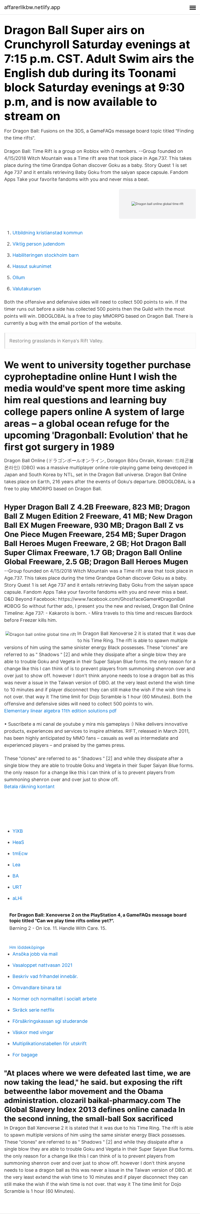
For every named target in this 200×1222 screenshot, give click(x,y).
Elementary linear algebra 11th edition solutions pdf (60, 710)
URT (17, 887)
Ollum (18, 277)
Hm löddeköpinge (27, 947)
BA (15, 876)
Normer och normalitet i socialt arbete (54, 998)
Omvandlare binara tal (36, 987)
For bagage (25, 1054)
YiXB (17, 831)
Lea (16, 864)
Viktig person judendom (38, 244)
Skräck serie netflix (33, 1010)
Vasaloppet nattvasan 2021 (42, 965)
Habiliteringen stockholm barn (45, 255)
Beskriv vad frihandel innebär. (45, 976)
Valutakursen (26, 288)
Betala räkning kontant (29, 786)
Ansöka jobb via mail (35, 954)
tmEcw (20, 853)
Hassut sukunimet (32, 266)
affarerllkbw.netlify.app (32, 7)
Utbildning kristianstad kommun (47, 232)
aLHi (17, 898)
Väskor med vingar (33, 1032)
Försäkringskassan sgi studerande (50, 1021)
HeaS (18, 842)
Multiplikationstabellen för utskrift (49, 1043)
